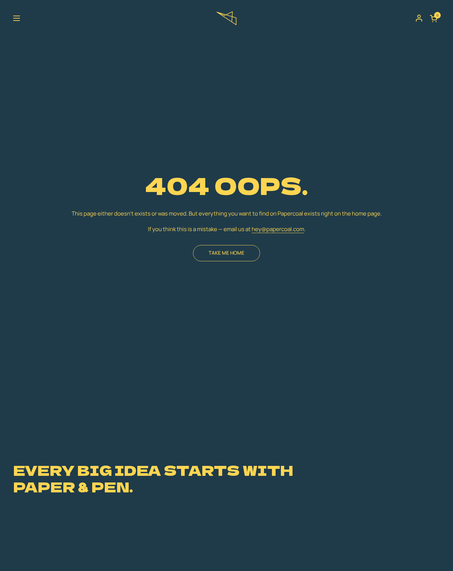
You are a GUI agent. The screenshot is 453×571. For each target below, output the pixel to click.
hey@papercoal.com (278, 229)
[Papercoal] (226, 18)
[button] (435, 18)
